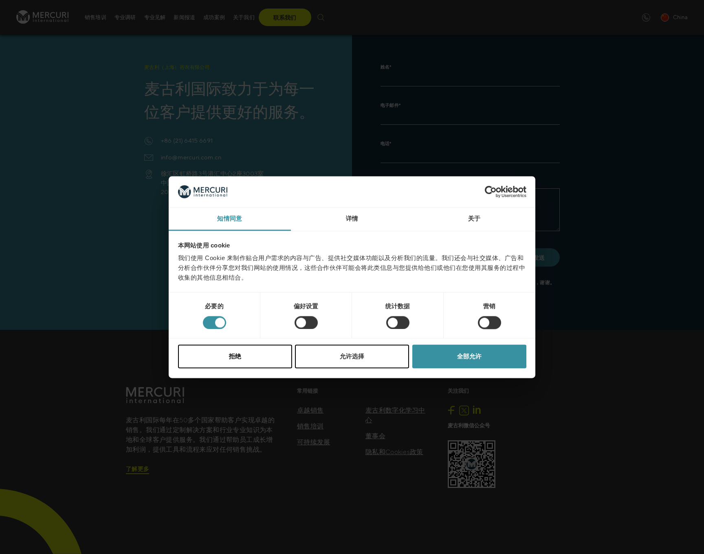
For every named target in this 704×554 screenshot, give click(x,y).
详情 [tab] (352, 218)
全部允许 (469, 356)
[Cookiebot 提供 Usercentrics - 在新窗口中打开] (490, 191)
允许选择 (352, 356)
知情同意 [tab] (229, 218)
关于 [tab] (474, 218)
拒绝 (235, 356)
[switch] (306, 322)
